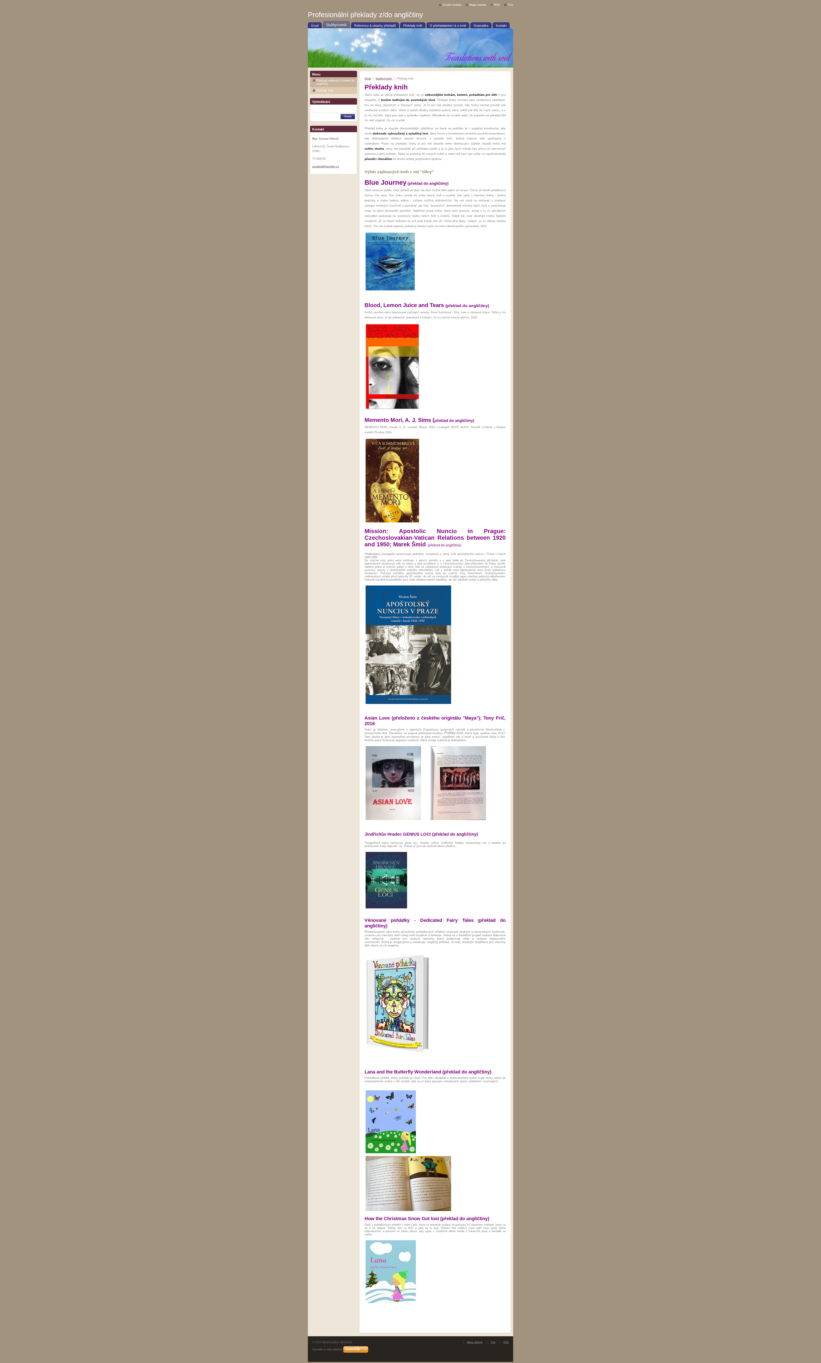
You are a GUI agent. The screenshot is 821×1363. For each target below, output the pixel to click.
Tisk (510, 4)
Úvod (368, 78)
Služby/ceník (384, 78)
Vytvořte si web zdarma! (327, 1349)
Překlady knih (324, 90)
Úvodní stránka (452, 4)
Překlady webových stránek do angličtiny (335, 82)
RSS (497, 4)
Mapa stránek (477, 4)
